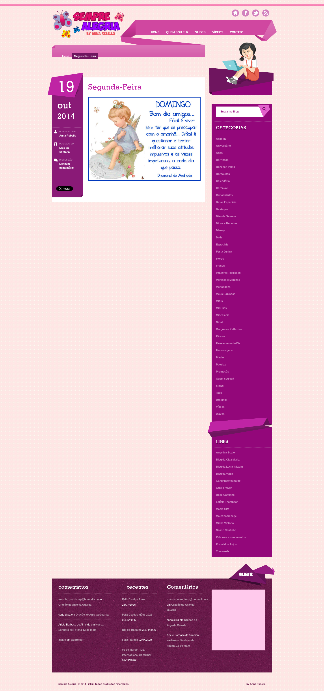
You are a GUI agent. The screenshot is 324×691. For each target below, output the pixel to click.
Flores (220, 258)
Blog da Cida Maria (228, 459)
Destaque (222, 209)
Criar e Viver (224, 487)
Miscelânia (222, 315)
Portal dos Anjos (226, 544)
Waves (220, 414)
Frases (220, 265)
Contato (236, 32)
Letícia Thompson (227, 502)
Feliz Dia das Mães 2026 (137, 614)
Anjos (219, 152)
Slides (200, 32)
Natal (219, 322)
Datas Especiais (226, 202)
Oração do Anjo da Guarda (74, 604)
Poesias (221, 364)
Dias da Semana (226, 216)
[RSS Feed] (266, 13)
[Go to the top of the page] (252, 575)
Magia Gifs (222, 509)
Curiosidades (224, 195)
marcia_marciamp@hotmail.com (79, 599)
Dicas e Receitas (226, 223)
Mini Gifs (221, 308)
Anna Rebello (67, 135)
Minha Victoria (225, 523)
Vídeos (217, 32)
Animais (221, 138)
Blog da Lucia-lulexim (229, 466)
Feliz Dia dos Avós (133, 599)
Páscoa (220, 336)
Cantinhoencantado (228, 480)
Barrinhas (222, 159)
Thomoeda (222, 551)
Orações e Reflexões (229, 329)
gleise (62, 639)
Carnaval (221, 188)
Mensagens (223, 286)
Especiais (222, 244)
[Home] (235, 13)
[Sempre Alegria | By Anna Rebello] (89, 25)
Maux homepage (226, 516)
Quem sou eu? (177, 32)
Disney (220, 230)
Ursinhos (221, 399)
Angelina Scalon (226, 452)
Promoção (222, 371)
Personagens (224, 350)
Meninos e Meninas (228, 279)
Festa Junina (224, 251)
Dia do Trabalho (132, 629)
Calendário (223, 181)
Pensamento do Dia (228, 343)
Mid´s (219, 301)
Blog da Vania (224, 473)
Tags (219, 392)
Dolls (219, 237)
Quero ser (77, 639)
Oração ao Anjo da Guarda (92, 614)
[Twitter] (255, 13)
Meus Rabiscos (225, 294)
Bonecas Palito (225, 167)
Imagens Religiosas (228, 272)
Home (155, 32)
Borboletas (223, 174)
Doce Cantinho (225, 494)
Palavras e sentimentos (231, 537)
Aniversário (223, 145)
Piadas (220, 357)
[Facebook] (245, 13)
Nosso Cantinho (226, 530)
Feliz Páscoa (130, 639)
